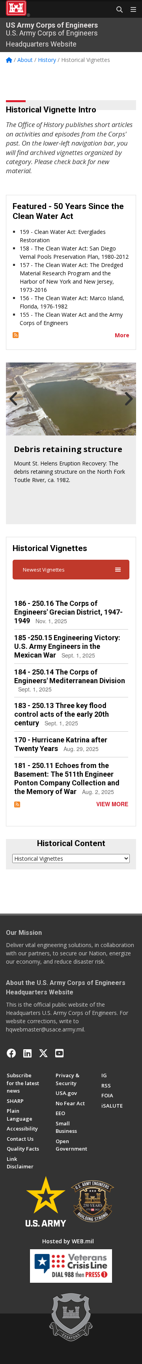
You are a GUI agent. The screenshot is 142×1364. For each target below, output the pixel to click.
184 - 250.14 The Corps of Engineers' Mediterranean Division (69, 676)
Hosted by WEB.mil (68, 1241)
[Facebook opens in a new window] (11, 1053)
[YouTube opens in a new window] (59, 1053)
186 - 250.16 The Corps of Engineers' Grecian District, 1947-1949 (68, 612)
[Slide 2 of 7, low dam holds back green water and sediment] (71, 398)
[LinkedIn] (27, 1053)
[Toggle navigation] (130, 10)
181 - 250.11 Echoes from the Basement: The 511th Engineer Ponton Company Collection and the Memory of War (67, 778)
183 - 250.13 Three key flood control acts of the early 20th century (61, 714)
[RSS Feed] (16, 335)
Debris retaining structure (68, 449)
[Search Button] (117, 10)
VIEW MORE (112, 804)
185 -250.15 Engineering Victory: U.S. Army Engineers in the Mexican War (67, 646)
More (122, 335)
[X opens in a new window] (43, 1053)
